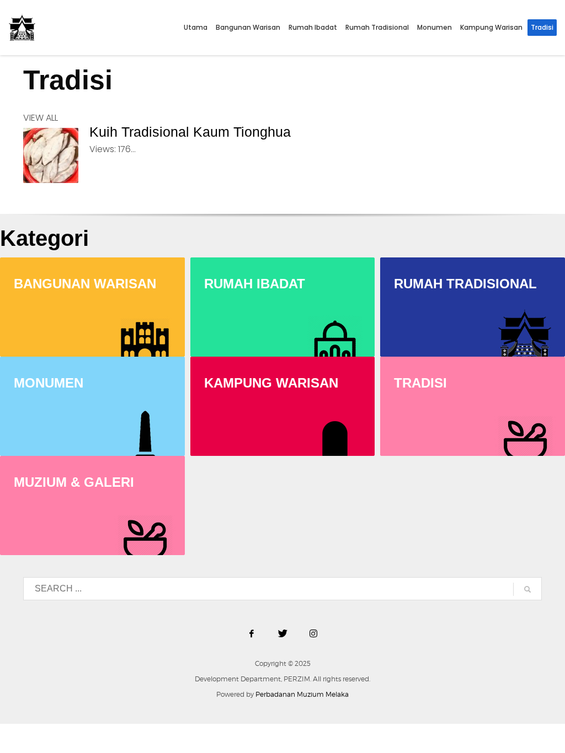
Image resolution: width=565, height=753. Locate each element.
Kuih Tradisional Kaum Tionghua (190, 131)
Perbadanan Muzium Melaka (302, 694)
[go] (527, 589)
